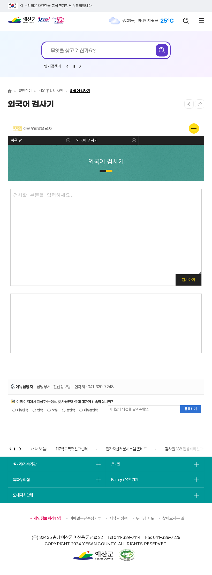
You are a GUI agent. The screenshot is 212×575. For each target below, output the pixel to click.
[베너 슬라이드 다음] (20, 449)
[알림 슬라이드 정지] (73, 66)
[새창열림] (44, 19)
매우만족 (22, 410)
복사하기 (199, 104)
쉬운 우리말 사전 (51, 90)
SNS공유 (189, 104)
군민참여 (25, 90)
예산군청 (22, 21)
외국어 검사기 (80, 90)
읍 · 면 (115, 464)
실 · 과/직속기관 (24, 464)
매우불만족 (91, 410)
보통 (54, 410)
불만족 (70, 410)
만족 (40, 410)
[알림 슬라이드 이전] (67, 66)
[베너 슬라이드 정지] (15, 449)
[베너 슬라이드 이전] (10, 449)
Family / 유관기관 (124, 479)
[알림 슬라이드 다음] (80, 66)
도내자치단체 (23, 495)
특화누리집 (21, 479)
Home (10, 91)
